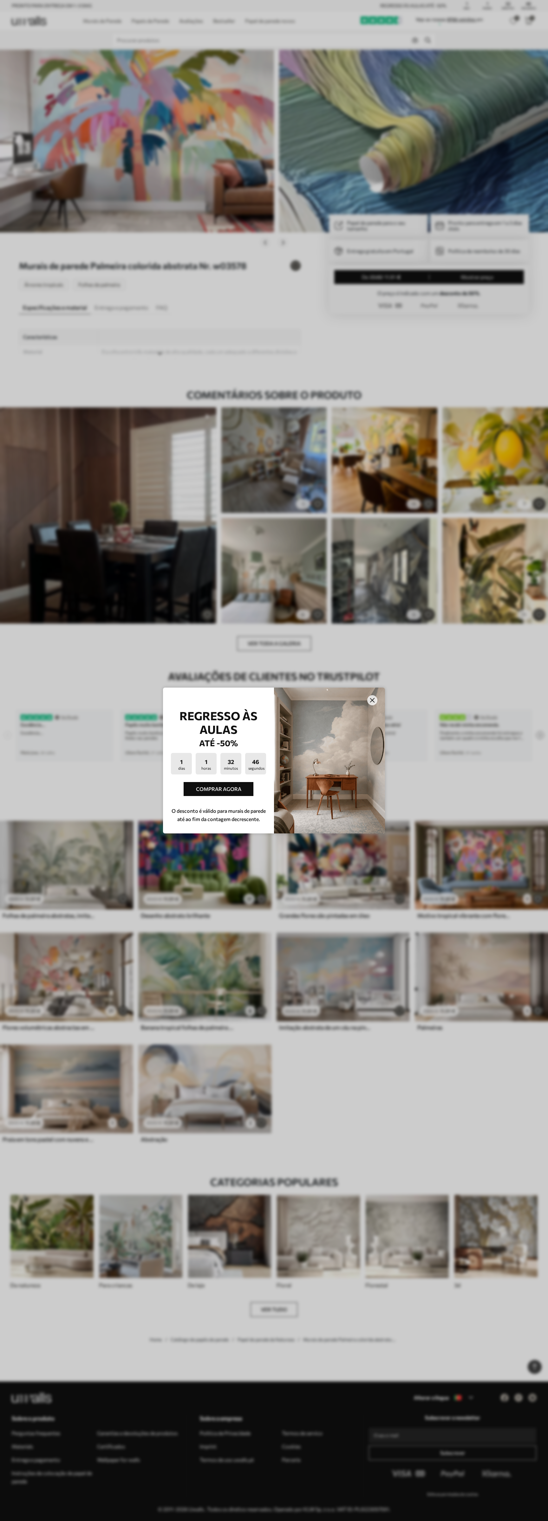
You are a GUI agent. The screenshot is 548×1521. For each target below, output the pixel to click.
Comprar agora (218, 789)
